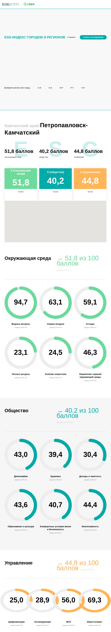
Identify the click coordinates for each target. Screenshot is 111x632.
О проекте (71, 37)
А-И (39, 88)
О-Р (61, 88)
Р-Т (72, 88)
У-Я (83, 88)
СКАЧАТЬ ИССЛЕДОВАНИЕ (93, 37)
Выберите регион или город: (17, 88)
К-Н (50, 88)
